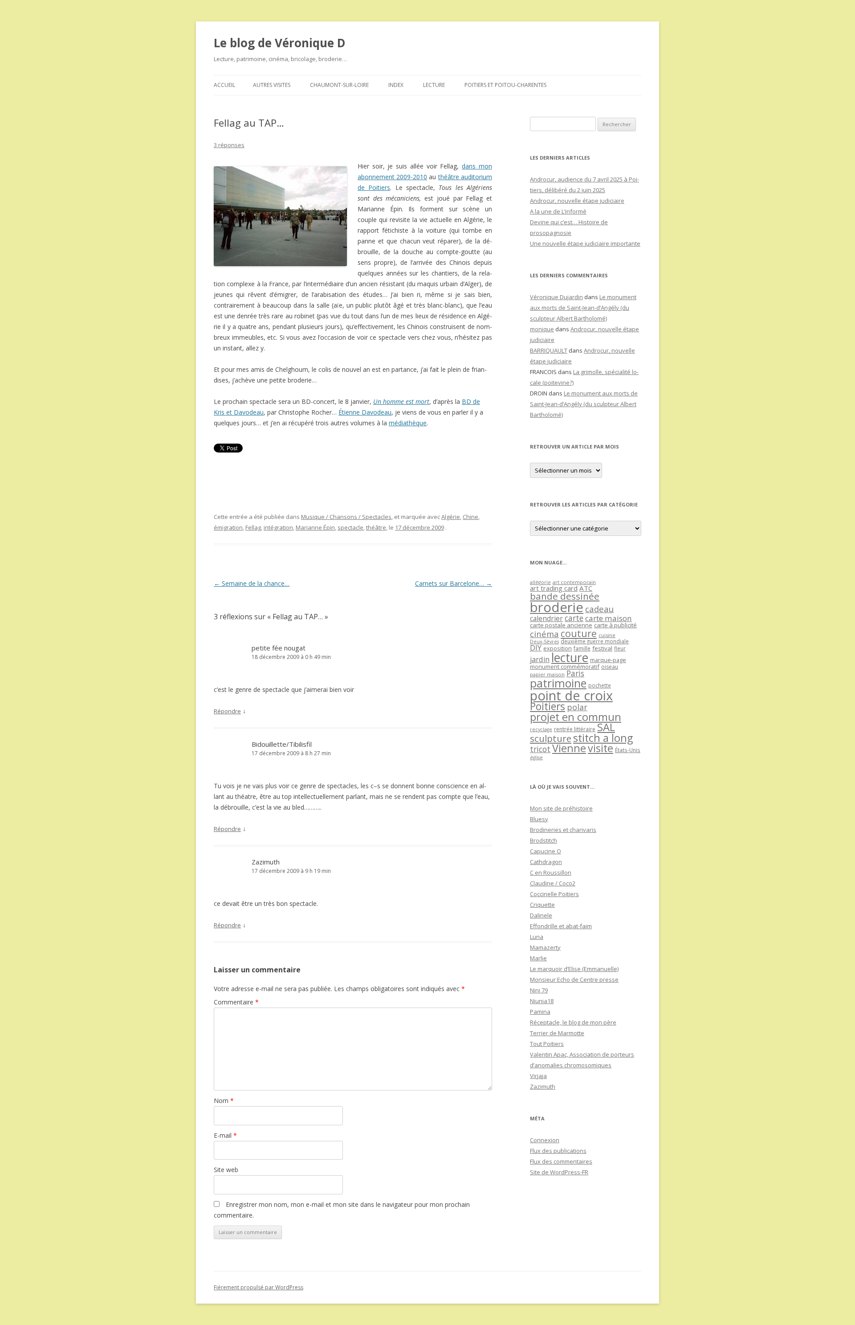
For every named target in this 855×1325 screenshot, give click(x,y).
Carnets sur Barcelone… (453, 583)
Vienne (569, 748)
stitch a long (603, 738)
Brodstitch (543, 840)
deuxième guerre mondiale (595, 641)
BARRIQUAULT (548, 350)
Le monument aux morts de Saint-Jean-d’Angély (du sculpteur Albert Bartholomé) (583, 307)
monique (542, 329)
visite (600, 748)
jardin (540, 659)
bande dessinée (564, 596)
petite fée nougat (278, 647)
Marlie (538, 958)
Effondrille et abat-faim (561, 926)
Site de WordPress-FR (559, 1172)
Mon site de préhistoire (561, 808)
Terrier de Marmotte (557, 1033)
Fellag (253, 527)
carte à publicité (615, 625)
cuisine (606, 635)
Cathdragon (546, 862)
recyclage (541, 729)
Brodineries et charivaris (563, 830)
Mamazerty (545, 947)
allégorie (540, 582)
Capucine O (545, 851)
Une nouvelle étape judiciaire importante (585, 243)
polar (577, 707)
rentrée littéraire (574, 729)
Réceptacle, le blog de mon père (573, 1022)
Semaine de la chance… (251, 583)
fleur (620, 648)
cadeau (599, 608)
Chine (470, 517)
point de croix (571, 695)
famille (582, 648)
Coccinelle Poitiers (554, 894)
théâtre (376, 527)
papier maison (547, 674)
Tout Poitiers (547, 1044)
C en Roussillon (550, 872)
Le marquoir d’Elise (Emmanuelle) (574, 969)
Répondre (227, 711)
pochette (599, 685)
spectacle (350, 527)
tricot (540, 749)
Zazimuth (266, 861)
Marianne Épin (315, 527)
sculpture (550, 738)
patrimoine (558, 683)
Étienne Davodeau (364, 412)
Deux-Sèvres (544, 641)
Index (395, 85)
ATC (585, 588)
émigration (228, 527)
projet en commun (575, 717)
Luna (536, 937)
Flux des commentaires (561, 1161)
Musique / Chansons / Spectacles (346, 517)
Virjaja (538, 1076)
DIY (536, 647)
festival (602, 648)
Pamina (540, 1012)
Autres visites (271, 85)
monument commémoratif (564, 666)
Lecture (434, 85)
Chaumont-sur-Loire (339, 85)
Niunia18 (542, 1001)
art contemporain (574, 582)
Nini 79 (539, 990)
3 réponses (229, 145)
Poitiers (547, 706)
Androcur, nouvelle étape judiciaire (577, 201)
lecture (569, 658)
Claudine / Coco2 (552, 883)
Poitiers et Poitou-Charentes (505, 85)
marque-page (608, 660)
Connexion (544, 1140)
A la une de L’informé (558, 211)
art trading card (554, 588)
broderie (556, 607)
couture (579, 633)
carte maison (608, 618)
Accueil (224, 85)
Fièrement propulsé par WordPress (258, 1287)
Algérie (450, 517)
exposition (557, 648)
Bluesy (539, 819)
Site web (226, 1169)
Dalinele (541, 915)
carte (574, 618)
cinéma (544, 633)
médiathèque (408, 423)
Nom (224, 1100)
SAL (606, 727)
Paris (575, 673)
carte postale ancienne (561, 625)
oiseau (609, 667)
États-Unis (627, 749)
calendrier (546, 618)
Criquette (542, 905)
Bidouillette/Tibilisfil (282, 744)
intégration (278, 527)
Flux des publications (558, 1151)
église (536, 757)
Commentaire (236, 1002)
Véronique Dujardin (556, 297)
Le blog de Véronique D (280, 43)
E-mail (225, 1135)
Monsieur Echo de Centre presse (574, 979)
